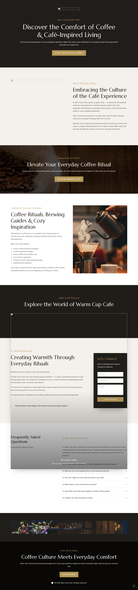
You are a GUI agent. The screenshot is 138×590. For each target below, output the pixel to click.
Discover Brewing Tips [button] (69, 179)
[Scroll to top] (134, 586)
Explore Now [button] (69, 575)
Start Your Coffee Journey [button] (69, 53)
